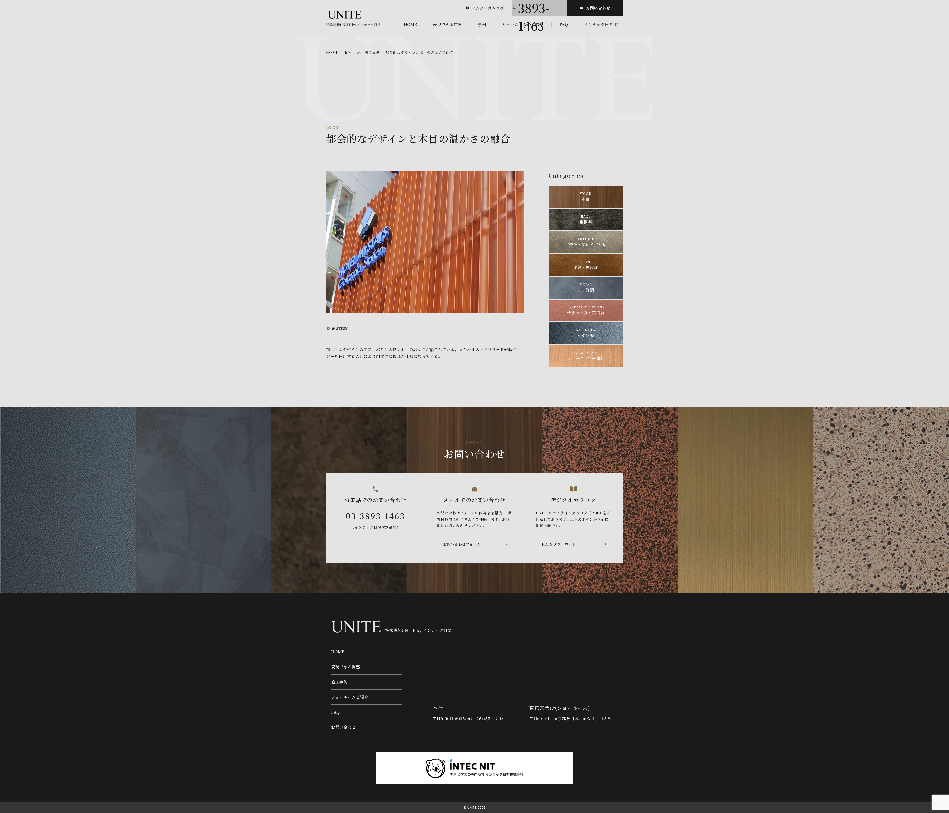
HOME (332, 52)
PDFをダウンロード (559, 544)
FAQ (335, 712)
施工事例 (339, 682)
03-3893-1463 (534, 8)
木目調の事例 (368, 52)
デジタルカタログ (488, 8)
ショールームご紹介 (349, 697)
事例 (348, 52)
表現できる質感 (345, 667)
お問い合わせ (598, 8)
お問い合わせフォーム (462, 544)
